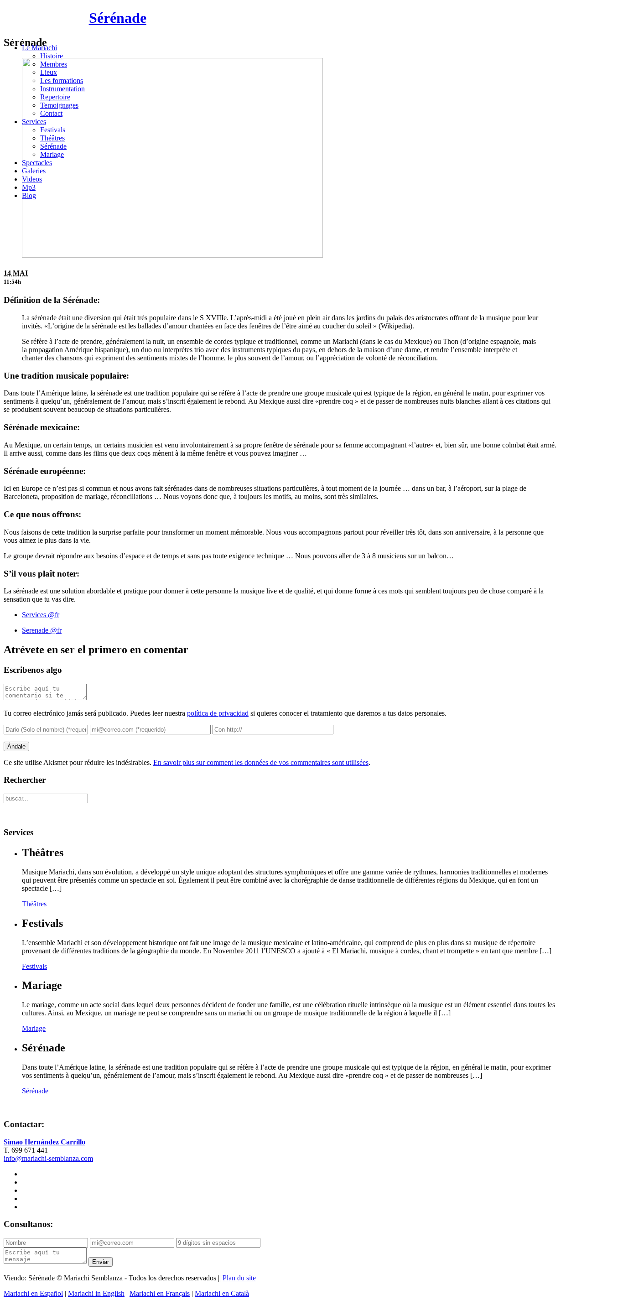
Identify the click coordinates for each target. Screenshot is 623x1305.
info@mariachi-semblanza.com (48, 1158)
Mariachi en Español (33, 1293)
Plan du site (239, 1278)
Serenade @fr (42, 630)
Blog (29, 195)
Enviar (100, 1261)
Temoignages (59, 105)
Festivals (52, 130)
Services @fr (40, 615)
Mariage (52, 154)
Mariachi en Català (222, 1293)
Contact (51, 113)
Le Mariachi (39, 48)
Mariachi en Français (160, 1293)
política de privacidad (218, 713)
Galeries (34, 171)
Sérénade (117, 18)
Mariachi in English (96, 1293)
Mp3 (29, 187)
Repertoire (55, 97)
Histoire (51, 56)
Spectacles (37, 162)
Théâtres (52, 138)
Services (34, 121)
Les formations (61, 80)
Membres (53, 64)
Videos (32, 179)
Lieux (48, 72)
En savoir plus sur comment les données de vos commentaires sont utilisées (261, 762)
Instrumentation (62, 89)
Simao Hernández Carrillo (44, 1142)
